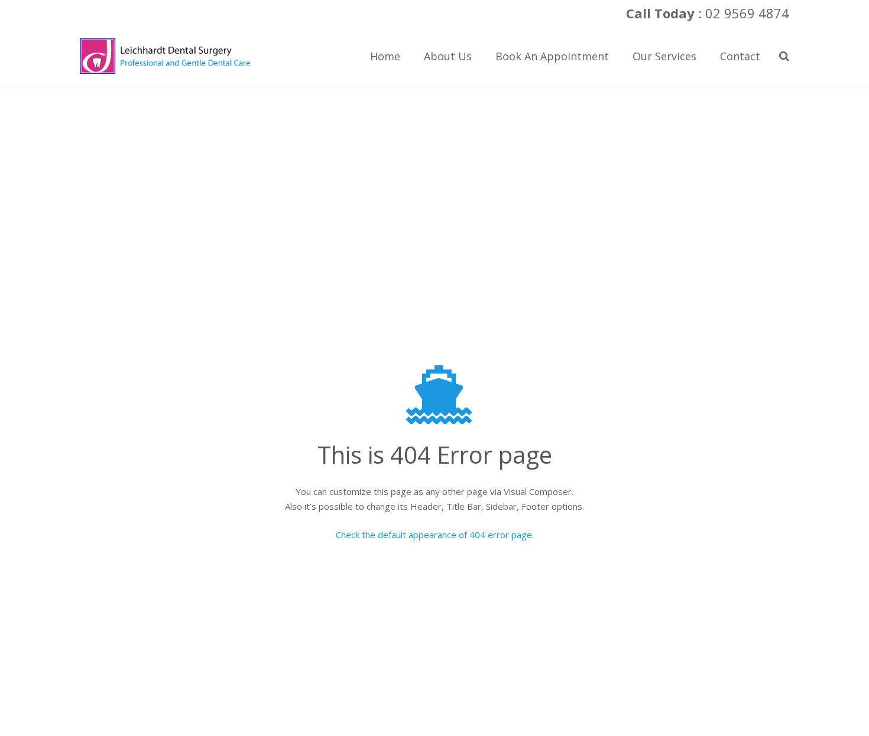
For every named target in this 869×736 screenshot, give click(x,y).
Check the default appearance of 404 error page (434, 534)
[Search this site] (784, 56)
